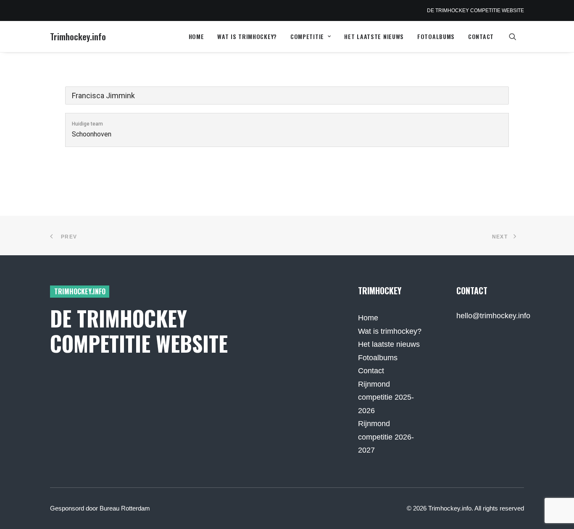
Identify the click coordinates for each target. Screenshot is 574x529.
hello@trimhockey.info (493, 316)
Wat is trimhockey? (247, 36)
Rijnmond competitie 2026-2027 (386, 436)
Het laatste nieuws (374, 36)
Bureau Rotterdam (125, 508)
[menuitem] (196, 36)
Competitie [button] (307, 36)
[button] (516, 36)
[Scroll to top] (557, 511)
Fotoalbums (436, 36)
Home (196, 36)
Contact (481, 36)
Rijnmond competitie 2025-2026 (386, 397)
